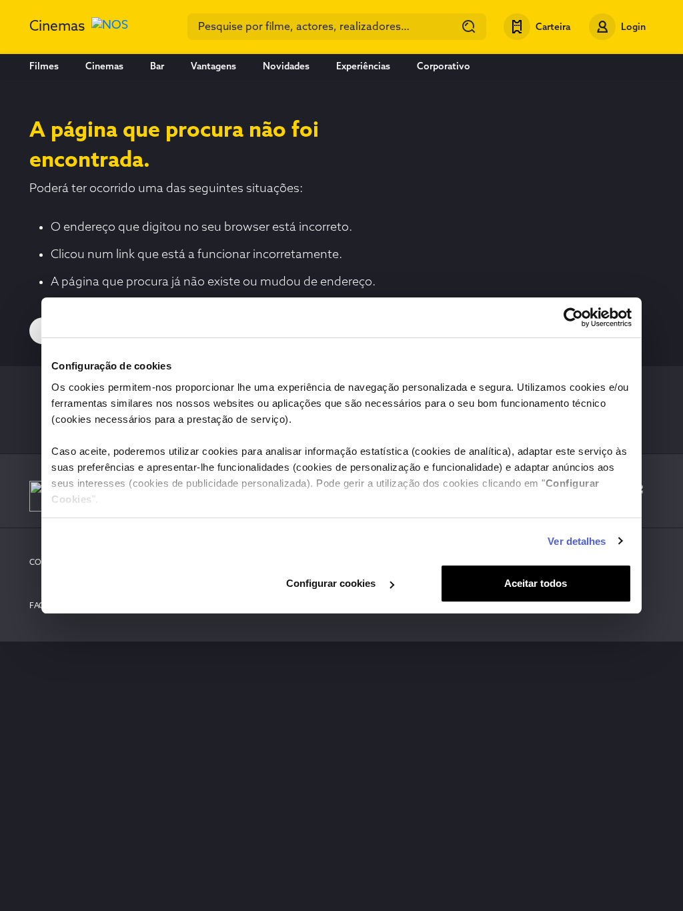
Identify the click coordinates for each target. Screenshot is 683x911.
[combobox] (336, 26)
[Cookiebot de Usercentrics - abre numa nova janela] (573, 317)
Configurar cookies (332, 583)
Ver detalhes (577, 541)
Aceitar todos (535, 583)
